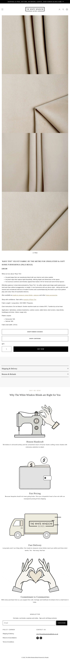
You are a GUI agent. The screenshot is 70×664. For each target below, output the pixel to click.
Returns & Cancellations (10, 637)
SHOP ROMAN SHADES (35, 331)
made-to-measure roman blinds (23, 295)
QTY (3, 344)
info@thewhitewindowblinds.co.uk (47, 634)
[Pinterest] (37, 638)
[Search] (63, 9)
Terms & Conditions (8, 642)
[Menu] (2, 9)
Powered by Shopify (43, 657)
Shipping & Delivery (8, 633)
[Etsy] (41, 638)
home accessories (51, 295)
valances (36, 295)
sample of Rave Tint (30, 299)
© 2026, (24, 657)
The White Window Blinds (32, 657)
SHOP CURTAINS (35, 338)
